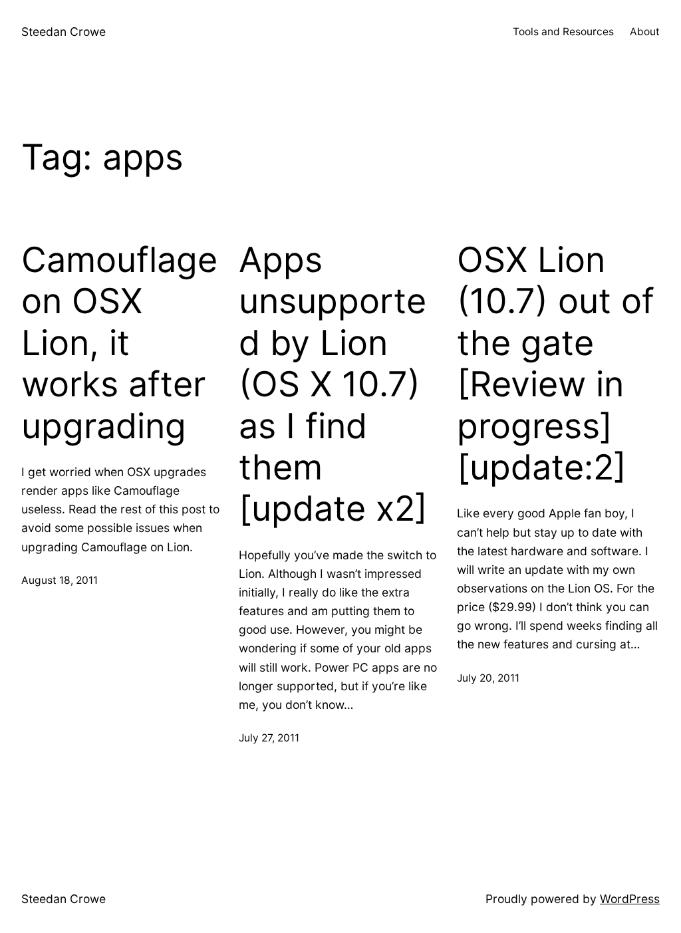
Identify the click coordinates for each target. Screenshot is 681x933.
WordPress (630, 899)
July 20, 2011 (488, 678)
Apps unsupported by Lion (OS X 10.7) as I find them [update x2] (333, 384)
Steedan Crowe (63, 32)
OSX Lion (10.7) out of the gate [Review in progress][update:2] (555, 363)
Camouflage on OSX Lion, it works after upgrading (119, 343)
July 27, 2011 (269, 738)
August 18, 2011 (59, 580)
